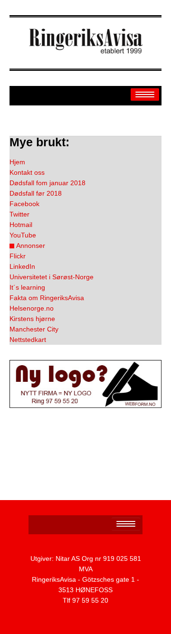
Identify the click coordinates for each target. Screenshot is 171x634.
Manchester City (34, 329)
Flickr (18, 256)
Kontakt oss (27, 172)
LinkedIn (22, 266)
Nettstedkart (28, 339)
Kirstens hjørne (32, 318)
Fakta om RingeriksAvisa (47, 298)
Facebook (24, 204)
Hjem (17, 162)
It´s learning (27, 287)
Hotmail (21, 224)
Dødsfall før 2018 (36, 193)
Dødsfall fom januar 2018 (48, 183)
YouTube (23, 235)
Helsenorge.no (32, 308)
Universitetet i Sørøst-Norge (52, 277)
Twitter (19, 214)
